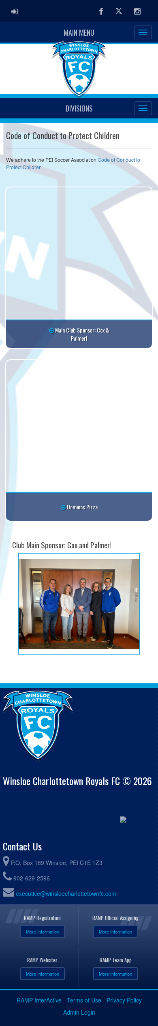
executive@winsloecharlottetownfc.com (66, 893)
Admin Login (79, 1012)
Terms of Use (84, 1000)
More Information (42, 931)
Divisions (79, 108)
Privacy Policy (124, 1000)
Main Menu (79, 32)
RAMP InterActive (39, 1000)
